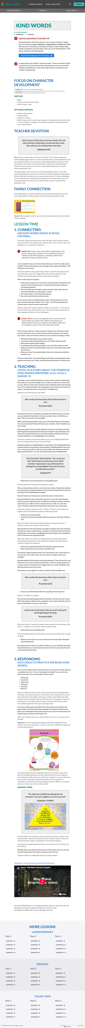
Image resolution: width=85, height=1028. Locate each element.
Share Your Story (53, 4)
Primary (42, 11)
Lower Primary (13, 11)
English (68, 1026)
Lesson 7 (31, 34)
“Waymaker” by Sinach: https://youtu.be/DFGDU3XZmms (34, 863)
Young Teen (71, 11)
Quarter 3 (20, 34)
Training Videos (35, 4)
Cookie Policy (79, 1025)
